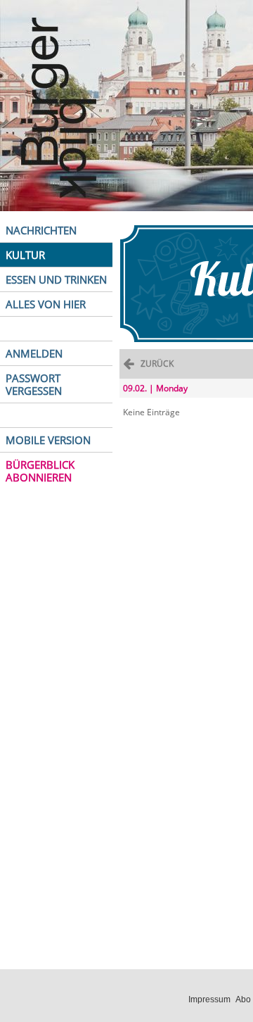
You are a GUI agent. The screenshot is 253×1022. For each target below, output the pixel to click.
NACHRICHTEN (41, 230)
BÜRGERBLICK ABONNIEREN (40, 471)
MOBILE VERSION (48, 440)
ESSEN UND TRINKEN (56, 279)
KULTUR (25, 255)
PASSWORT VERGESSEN (34, 384)
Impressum (209, 999)
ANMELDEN (34, 353)
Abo (243, 999)
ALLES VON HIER (46, 304)
